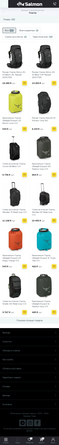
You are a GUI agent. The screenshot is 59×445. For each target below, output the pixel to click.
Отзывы (6, 386)
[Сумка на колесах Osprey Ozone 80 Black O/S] (14, 148)
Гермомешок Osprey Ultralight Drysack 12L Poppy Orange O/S (11, 258)
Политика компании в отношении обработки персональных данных (29, 430)
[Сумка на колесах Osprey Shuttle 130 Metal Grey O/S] (14, 286)
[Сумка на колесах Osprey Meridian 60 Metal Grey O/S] (44, 194)
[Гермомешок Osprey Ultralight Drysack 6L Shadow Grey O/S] (44, 286)
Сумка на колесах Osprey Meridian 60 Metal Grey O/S (43, 212)
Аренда (6, 395)
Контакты (7, 404)
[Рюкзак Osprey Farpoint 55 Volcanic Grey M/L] (44, 102)
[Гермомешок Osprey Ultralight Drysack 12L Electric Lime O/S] (14, 102)
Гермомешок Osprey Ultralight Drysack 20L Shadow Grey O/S (41, 166)
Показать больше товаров (29, 320)
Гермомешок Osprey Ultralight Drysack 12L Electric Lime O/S (11, 120)
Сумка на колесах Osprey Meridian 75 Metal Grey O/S (14, 210)
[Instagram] (30, 423)
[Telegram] (22, 423)
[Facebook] (37, 423)
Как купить (7, 359)
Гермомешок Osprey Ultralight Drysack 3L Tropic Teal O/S (44, 258)
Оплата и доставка (11, 368)
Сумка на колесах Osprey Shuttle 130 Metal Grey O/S (14, 302)
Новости (7, 341)
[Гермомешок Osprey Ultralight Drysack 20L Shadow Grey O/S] (44, 148)
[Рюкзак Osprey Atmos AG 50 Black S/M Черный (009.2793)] (44, 57)
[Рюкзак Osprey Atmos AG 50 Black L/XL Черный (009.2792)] (14, 57)
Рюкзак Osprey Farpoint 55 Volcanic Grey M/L (43, 119)
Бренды (6, 332)
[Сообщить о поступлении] (24, 83)
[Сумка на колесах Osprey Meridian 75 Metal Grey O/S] (14, 194)
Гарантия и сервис (11, 377)
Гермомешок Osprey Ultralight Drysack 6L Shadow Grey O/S (41, 304)
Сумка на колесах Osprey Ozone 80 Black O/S (14, 165)
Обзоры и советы (11, 350)
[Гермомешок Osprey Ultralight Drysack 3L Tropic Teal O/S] (44, 240)
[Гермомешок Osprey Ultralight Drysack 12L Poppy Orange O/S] (14, 240)
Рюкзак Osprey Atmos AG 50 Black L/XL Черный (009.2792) (13, 75)
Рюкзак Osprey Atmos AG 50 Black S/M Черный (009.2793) (43, 75)
